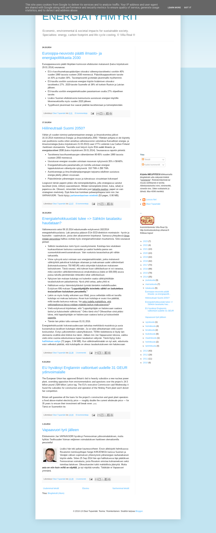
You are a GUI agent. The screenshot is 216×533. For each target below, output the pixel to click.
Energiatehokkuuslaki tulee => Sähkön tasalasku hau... (159, 303)
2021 (145, 249)
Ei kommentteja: (81, 113)
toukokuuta (150, 334)
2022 (145, 245)
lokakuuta (150, 288)
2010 (145, 362)
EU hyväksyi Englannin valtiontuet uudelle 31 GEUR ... (159, 310)
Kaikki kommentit (152, 165)
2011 (145, 359)
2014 (145, 277)
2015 (145, 273)
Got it (187, 7)
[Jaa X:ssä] (104, 113)
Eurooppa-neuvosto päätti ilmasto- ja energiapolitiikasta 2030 (72, 55)
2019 (145, 257)
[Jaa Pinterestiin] (110, 113)
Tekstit (147, 159)
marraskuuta (151, 284)
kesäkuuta (150, 330)
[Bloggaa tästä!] (101, 113)
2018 (145, 261)
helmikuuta (150, 342)
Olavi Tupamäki (153, 204)
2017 (145, 265)
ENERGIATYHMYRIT (90, 16)
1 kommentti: (81, 353)
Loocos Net (151, 199)
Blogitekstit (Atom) (56, 493)
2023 (145, 241)
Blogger (139, 511)
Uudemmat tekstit (51, 488)
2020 (145, 253)
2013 (145, 351)
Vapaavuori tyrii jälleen (60, 430)
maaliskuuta (151, 338)
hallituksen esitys (51, 341)
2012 (145, 355)
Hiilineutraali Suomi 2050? (63, 128)
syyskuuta (150, 322)
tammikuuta (151, 346)
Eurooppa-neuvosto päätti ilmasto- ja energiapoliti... (158, 292)
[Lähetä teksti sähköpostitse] (92, 113)
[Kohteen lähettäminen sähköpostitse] (98, 113)
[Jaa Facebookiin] (107, 113)
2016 (145, 269)
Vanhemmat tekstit (120, 488)
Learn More (174, 7)
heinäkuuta (150, 326)
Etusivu (85, 488)
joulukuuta (150, 280)
